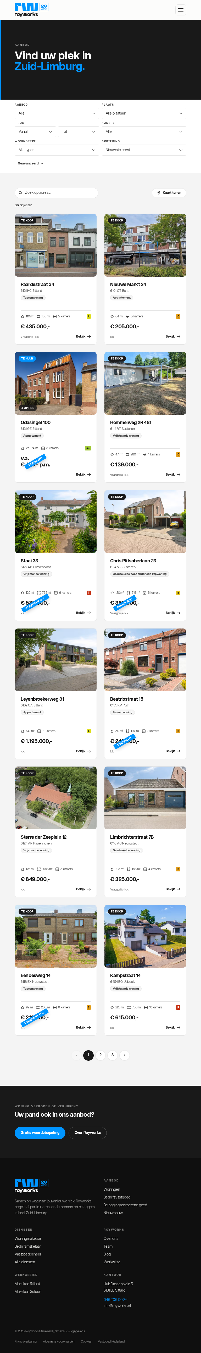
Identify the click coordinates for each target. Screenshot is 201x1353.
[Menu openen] (180, 9)
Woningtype (25, 141)
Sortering (111, 141)
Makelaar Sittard (27, 1284)
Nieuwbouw (113, 1213)
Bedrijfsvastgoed (117, 1197)
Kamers (108, 123)
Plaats (108, 105)
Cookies (86, 1341)
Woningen (112, 1189)
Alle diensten (25, 1262)
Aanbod (21, 105)
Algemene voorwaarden (59, 1341)
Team (108, 1246)
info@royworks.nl (117, 1306)
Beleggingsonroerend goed (125, 1205)
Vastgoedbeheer (28, 1254)
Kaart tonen (172, 193)
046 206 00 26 (115, 1300)
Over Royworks (88, 1133)
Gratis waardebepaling (40, 1133)
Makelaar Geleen (28, 1292)
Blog (107, 1254)
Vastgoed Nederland (111, 1341)
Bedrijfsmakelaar (28, 1246)
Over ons (111, 1239)
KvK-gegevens (75, 1331)
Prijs (19, 123)
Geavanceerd (28, 163)
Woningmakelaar (28, 1239)
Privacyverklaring (26, 1341)
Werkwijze (112, 1262)
